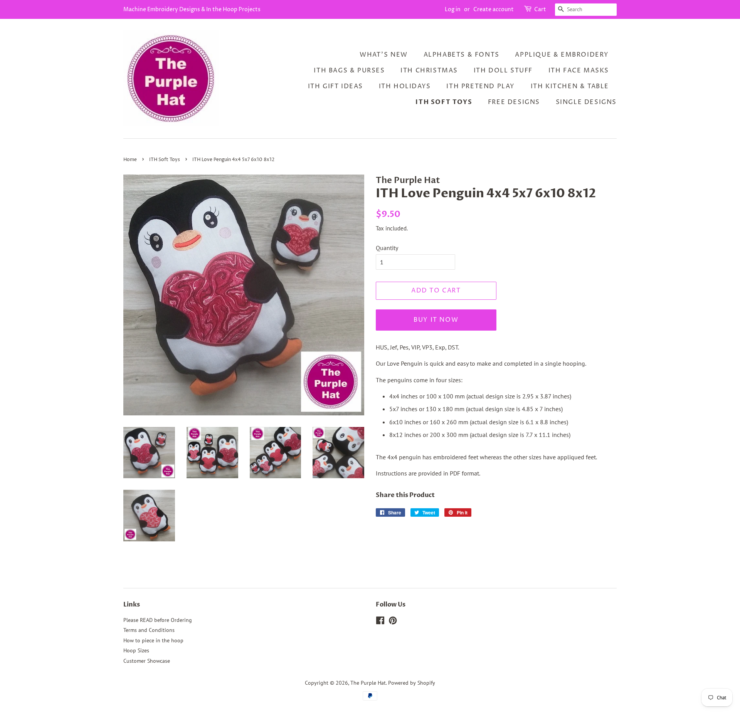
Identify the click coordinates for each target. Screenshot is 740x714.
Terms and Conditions (149, 630)
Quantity (387, 248)
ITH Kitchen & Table (570, 86)
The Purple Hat (368, 682)
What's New (384, 54)
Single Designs (586, 102)
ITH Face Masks (578, 70)
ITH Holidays (405, 86)
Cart (540, 9)
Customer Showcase (146, 660)
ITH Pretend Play (480, 86)
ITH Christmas (429, 70)
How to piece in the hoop (153, 640)
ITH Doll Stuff (503, 70)
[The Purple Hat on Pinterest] (392, 621)
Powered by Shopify (411, 682)
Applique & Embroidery (562, 54)
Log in (453, 9)
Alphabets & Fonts (462, 54)
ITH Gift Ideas (335, 86)
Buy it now (436, 320)
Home (130, 159)
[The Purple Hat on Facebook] (380, 621)
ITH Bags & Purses (349, 70)
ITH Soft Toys (443, 102)
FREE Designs (514, 102)
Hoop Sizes (136, 650)
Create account (493, 9)
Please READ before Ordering (157, 620)
